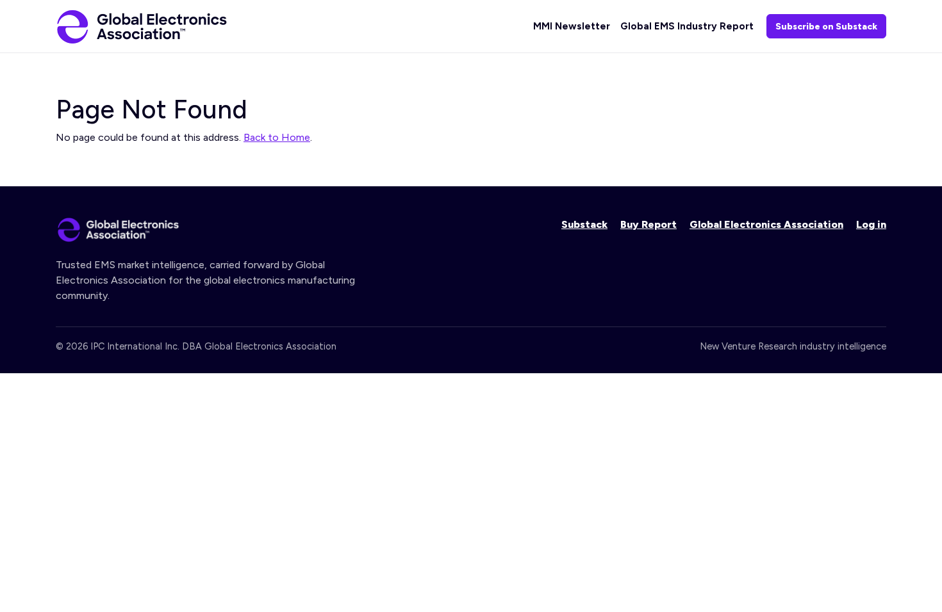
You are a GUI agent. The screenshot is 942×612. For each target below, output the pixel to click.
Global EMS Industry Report (687, 26)
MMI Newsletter (571, 26)
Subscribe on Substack (826, 26)
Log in (871, 224)
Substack (584, 224)
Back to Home (277, 137)
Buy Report (648, 224)
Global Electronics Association (766, 224)
